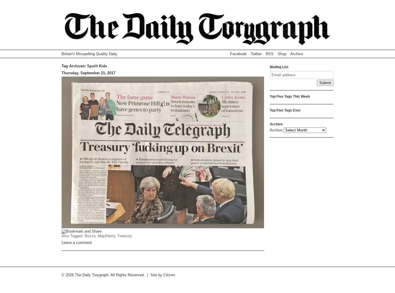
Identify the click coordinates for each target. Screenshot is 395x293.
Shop (282, 54)
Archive (296, 54)
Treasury (124, 236)
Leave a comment (77, 242)
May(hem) (106, 236)
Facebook (238, 54)
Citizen (169, 275)
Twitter (256, 54)
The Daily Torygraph (197, 31)
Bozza (90, 236)
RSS (270, 54)
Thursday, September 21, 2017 (88, 73)
